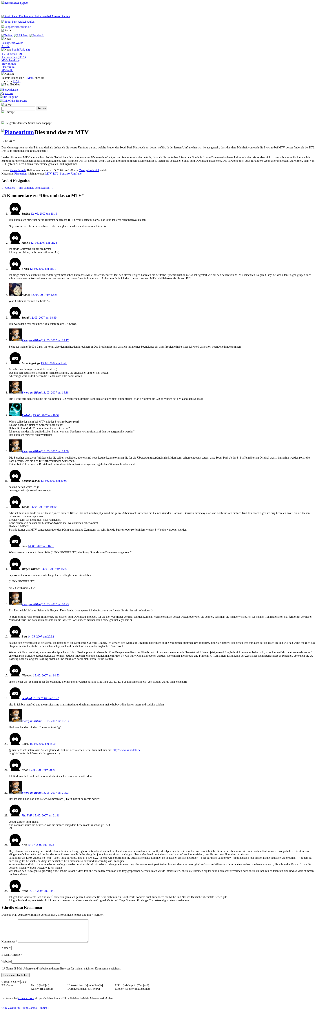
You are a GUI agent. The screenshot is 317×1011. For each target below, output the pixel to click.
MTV (48, 173)
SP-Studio (7, 70)
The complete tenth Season (35, 187)
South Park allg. (21, 49)
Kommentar (9, 941)
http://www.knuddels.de (127, 750)
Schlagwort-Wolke (12, 42)
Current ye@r (10, 981)
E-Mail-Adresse (11, 954)
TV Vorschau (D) (11, 53)
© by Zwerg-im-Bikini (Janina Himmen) (24, 1007)
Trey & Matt (8, 63)
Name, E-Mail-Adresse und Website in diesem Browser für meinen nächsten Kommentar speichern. (63, 968)
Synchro (65, 173)
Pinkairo (27, 415)
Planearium (7, 67)
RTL (56, 173)
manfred (27, 698)
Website (6, 961)
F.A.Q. (17, 81)
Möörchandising (10, 60)
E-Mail (29, 77)
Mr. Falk (27, 815)
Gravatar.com (26, 998)
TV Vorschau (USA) (13, 57)
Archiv (5, 46)
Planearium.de (18, 170)
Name (6, 947)
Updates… (9, 187)
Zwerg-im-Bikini (89, 170)
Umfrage (76, 173)
